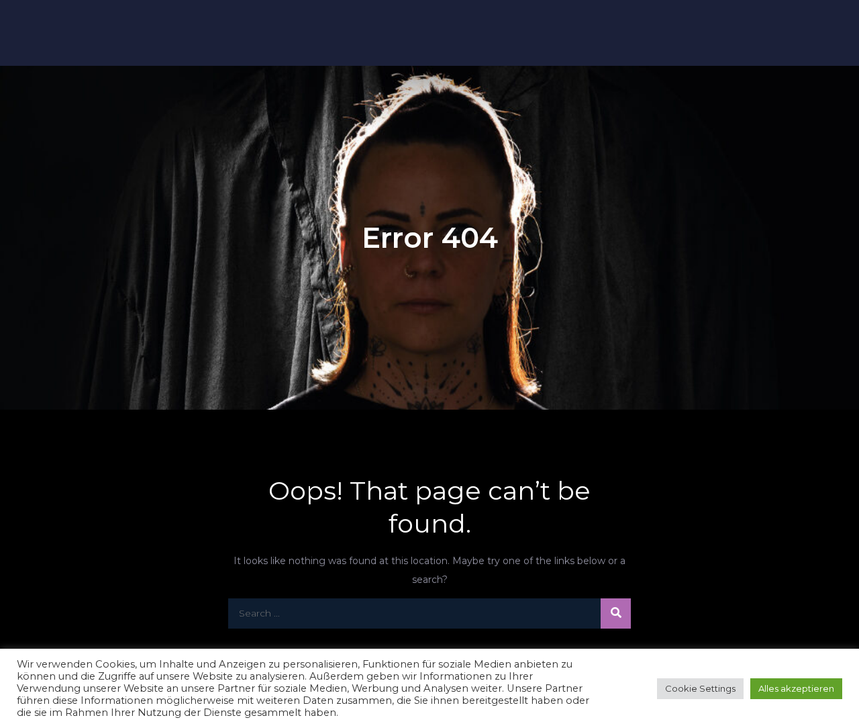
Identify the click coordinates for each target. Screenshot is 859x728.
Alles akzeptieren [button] (796, 688)
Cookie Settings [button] (700, 688)
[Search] (616, 613)
